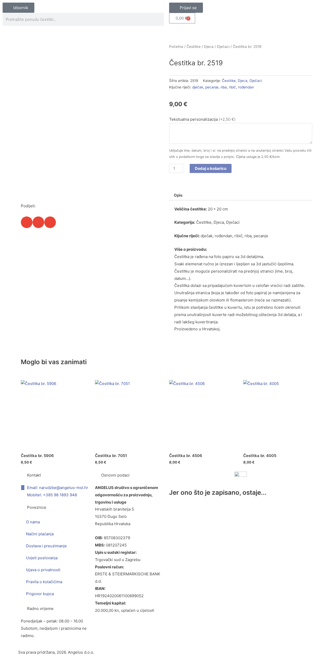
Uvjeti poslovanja (41, 557)
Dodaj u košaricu (210, 168)
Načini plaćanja (40, 533)
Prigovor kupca (40, 593)
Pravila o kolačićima (44, 581)
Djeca (209, 46)
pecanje (212, 87)
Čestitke (194, 46)
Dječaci (223, 46)
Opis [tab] (178, 195)
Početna (176, 46)
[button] (27, 222)
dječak (197, 87)
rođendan (246, 87)
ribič (232, 87)
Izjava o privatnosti (43, 569)
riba (224, 87)
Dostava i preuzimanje (46, 545)
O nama (33, 521)
